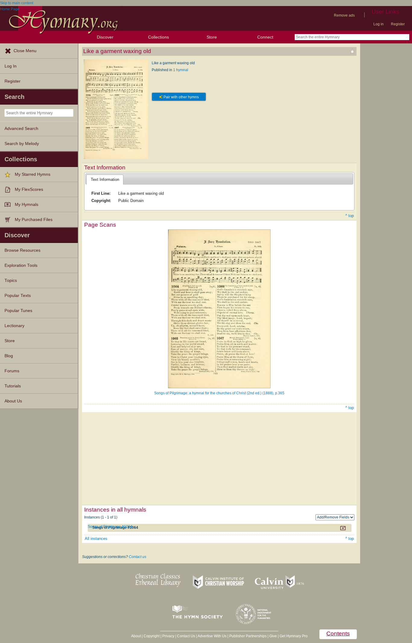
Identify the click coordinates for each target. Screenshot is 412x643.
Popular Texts (18, 295)
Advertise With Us (212, 636)
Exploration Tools (21, 265)
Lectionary (14, 325)
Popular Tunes (18, 310)
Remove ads (344, 15)
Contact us (137, 557)
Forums (12, 371)
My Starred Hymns (32, 174)
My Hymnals (26, 204)
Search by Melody (22, 143)
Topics (11, 280)
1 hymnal (180, 70)
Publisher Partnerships (248, 636)
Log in (378, 24)
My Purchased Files (33, 219)
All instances (96, 538)
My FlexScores (29, 189)
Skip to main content (16, 3)
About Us (13, 401)
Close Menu (25, 51)
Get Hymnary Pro (294, 636)
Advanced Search (21, 128)
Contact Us (186, 636)
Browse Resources (22, 250)
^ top (349, 215)
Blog (9, 356)
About (136, 636)
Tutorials (13, 386)
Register (398, 24)
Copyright (152, 636)
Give (273, 636)
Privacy (168, 636)
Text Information (105, 179)
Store (212, 37)
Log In (11, 66)
